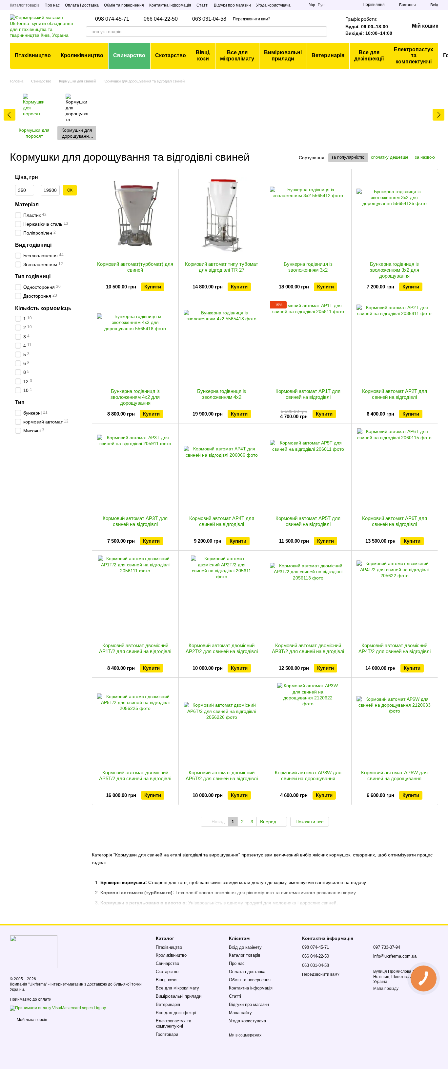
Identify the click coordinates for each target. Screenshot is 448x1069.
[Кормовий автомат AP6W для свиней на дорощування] (394, 724)
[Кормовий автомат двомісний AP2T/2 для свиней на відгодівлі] (222, 597)
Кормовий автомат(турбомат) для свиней (135, 267)
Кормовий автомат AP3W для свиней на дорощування (308, 775)
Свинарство (129, 55)
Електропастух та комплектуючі (413, 55)
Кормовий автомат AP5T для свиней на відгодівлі (307, 521)
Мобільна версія (31, 1019)
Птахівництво (33, 55)
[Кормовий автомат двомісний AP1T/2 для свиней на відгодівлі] (135, 597)
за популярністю (348, 157)
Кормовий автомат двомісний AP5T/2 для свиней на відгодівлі (135, 775)
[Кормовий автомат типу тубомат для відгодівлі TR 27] (222, 215)
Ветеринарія (328, 55)
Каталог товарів (24, 5)
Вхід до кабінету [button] (245, 947)
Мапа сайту (240, 1012)
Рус (321, 5)
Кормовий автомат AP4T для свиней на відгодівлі (221, 521)
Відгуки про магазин (232, 5)
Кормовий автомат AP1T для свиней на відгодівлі (307, 394)
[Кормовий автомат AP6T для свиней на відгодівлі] (394, 469)
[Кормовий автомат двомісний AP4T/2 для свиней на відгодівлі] (394, 597)
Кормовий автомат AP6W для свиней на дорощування (394, 775)
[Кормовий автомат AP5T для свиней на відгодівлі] (308, 469)
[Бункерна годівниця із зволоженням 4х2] (222, 342)
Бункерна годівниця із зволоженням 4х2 (221, 394)
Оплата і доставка (82, 5)
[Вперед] (438, 115)
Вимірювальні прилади (283, 55)
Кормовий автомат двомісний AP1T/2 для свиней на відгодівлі (135, 648)
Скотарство (170, 55)
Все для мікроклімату (237, 55)
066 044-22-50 (161, 19)
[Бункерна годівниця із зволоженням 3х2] (308, 215)
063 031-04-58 (209, 19)
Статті (202, 5)
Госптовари (167, 1034)
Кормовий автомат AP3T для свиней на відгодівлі (135, 521)
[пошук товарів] (321, 31)
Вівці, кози (203, 55)
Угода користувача (273, 5)
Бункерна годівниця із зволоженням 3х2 (308, 267)
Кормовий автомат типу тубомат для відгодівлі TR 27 (221, 267)
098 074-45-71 (112, 19)
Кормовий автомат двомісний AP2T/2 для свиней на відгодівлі (222, 648)
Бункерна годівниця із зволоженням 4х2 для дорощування (135, 397)
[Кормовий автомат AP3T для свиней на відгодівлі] (135, 469)
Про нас (52, 5)
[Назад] (9, 115)
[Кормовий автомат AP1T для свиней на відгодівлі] (308, 342)
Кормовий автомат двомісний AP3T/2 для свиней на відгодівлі (308, 648)
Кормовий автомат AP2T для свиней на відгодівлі (394, 394)
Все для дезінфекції (369, 55)
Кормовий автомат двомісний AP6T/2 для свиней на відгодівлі (222, 775)
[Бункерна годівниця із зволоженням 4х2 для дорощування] (135, 342)
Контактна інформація (170, 5)
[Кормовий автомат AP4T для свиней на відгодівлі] (222, 469)
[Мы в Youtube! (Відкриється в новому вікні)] (299, 5)
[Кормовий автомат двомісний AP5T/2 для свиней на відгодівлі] (135, 724)
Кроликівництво (82, 55)
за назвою (425, 157)
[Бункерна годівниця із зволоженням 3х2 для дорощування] (394, 215)
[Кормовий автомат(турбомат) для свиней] (135, 215)
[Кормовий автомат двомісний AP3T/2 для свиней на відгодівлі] (308, 597)
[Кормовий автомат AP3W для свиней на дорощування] (308, 724)
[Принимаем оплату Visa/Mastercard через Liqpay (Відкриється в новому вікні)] (58, 1008)
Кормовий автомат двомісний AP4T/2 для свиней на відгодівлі (394, 648)
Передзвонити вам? (251, 19)
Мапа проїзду (385, 988)
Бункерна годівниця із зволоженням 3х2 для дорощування (394, 270)
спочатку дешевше (389, 157)
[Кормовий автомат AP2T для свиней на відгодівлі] (394, 342)
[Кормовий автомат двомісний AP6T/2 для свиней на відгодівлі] (222, 724)
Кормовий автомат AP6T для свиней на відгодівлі (394, 521)
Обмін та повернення (124, 5)
